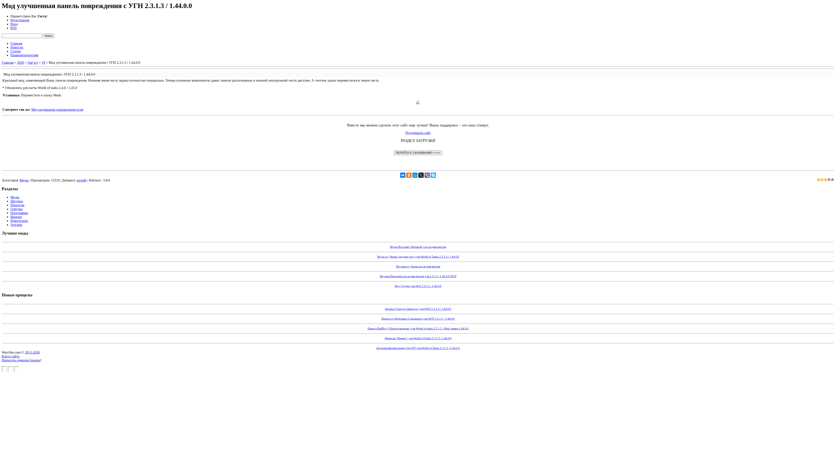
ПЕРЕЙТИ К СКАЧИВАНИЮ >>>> (418, 152)
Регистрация (19, 20)
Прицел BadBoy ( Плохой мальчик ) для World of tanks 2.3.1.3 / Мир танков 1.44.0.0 (418, 328)
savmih (81, 180)
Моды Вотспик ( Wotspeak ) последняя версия (418, 246)
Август (32, 62)
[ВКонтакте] (402, 175)
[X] (421, 175)
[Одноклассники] (408, 175)
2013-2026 (32, 352)
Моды (24, 180)
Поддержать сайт (418, 133)
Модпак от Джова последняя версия (418, 266)
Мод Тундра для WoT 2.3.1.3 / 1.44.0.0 (418, 286)
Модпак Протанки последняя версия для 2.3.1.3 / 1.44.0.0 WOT (418, 276)
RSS (13, 28)
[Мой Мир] (415, 175)
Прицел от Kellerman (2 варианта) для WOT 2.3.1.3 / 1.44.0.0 (418, 318)
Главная (7, 62)
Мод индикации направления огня (57, 109)
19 (43, 62)
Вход (14, 24)
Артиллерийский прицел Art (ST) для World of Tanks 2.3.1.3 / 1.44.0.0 (418, 348)
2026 (20, 62)
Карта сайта (10, 356)
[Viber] (427, 175)
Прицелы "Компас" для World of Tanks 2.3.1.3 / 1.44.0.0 (418, 338)
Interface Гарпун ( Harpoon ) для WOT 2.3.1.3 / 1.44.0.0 (418, 309)
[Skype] (433, 175)
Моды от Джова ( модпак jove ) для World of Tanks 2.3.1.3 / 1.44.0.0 (418, 256)
